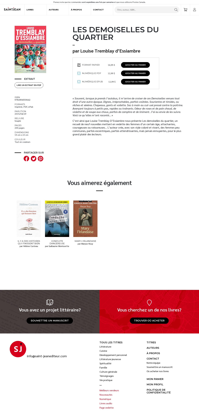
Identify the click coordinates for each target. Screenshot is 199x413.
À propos (76, 10)
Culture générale (108, 371)
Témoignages (107, 376)
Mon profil (155, 384)
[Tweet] (33, 158)
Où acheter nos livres (158, 371)
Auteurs (54, 10)
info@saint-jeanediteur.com (47, 356)
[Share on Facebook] (25, 158)
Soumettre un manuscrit (50, 320)
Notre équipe (153, 362)
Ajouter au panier (135, 65)
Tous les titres (111, 342)
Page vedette (107, 407)
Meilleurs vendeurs (109, 390)
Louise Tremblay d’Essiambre (110, 51)
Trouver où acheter (149, 320)
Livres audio (106, 403)
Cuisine (103, 350)
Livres (30, 10)
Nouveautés (106, 394)
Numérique (105, 399)
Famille (103, 367)
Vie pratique (106, 380)
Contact (98, 10)
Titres (151, 342)
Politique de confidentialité (159, 391)
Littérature (105, 346)
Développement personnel (113, 355)
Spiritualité (105, 363)
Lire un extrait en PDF (29, 85)
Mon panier (155, 379)
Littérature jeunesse (110, 359)
